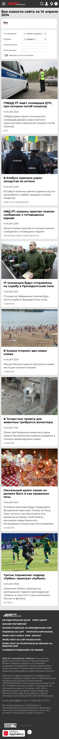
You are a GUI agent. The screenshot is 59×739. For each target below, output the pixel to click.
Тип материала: (10, 34)
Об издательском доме (16, 620)
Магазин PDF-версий (14, 624)
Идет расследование (16, 202)
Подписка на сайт (13, 631)
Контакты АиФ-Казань (39, 631)
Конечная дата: (10, 50)
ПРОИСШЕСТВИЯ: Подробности (21, 236)
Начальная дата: (11, 45)
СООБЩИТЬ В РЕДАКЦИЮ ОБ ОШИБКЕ (22, 650)
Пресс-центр (39, 620)
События (9, 304)
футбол (8, 603)
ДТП (6, 131)
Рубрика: (7, 39)
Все (6, 22)
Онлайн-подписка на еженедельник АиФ (26, 628)
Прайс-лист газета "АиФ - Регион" (21, 635)
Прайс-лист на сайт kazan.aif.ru (21, 639)
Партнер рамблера (25, 725)
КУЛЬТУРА (9, 528)
